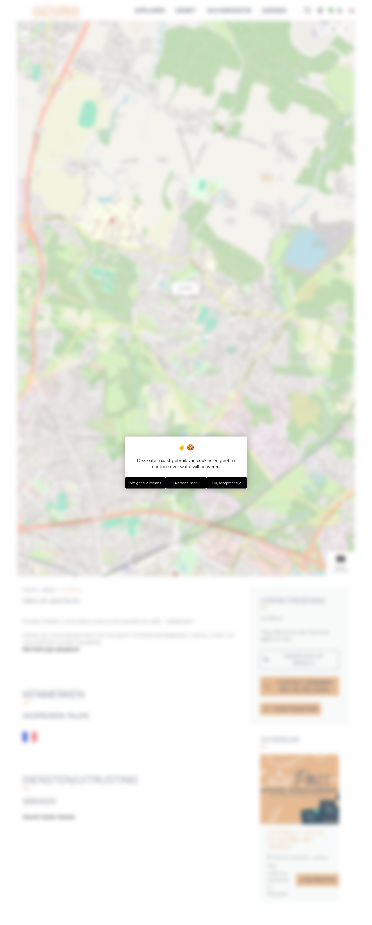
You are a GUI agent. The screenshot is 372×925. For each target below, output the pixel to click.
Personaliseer (186, 483)
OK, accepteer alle (226, 483)
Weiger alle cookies (145, 483)
